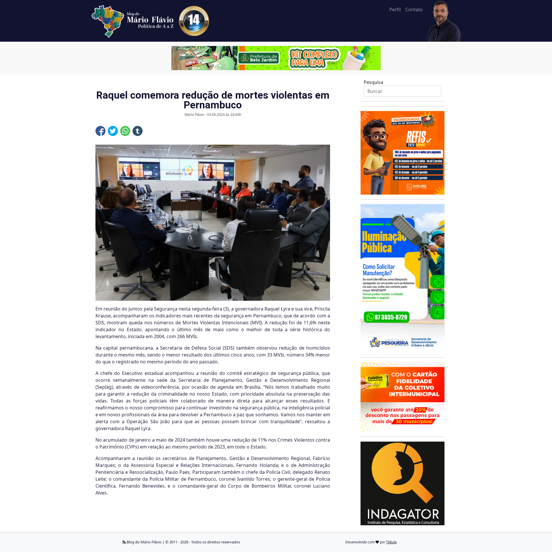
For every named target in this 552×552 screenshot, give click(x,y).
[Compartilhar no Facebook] (100, 131)
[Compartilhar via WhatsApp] (125, 131)
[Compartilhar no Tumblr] (138, 131)
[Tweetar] (113, 131)
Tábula (391, 542)
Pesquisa (373, 82)
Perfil (395, 9)
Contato (414, 9)
